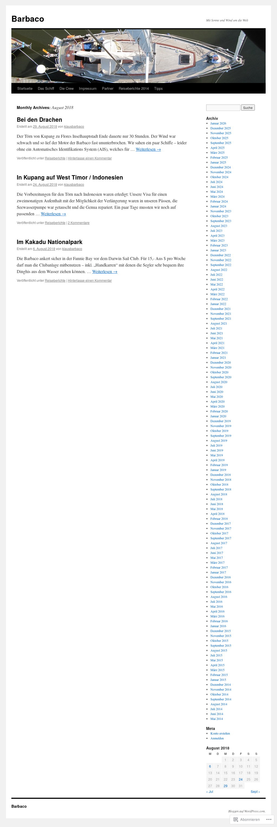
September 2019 (220, 435)
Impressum (88, 88)
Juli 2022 (216, 274)
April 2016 (217, 611)
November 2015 (220, 635)
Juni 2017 (216, 552)
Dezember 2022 (220, 255)
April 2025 (217, 147)
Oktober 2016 (219, 587)
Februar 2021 (219, 352)
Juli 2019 (216, 445)
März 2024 (217, 196)
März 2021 (217, 347)
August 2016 (218, 596)
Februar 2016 (219, 621)
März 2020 (217, 406)
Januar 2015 (218, 679)
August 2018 (218, 494)
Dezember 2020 (220, 362)
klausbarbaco (74, 126)
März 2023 (217, 240)
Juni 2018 (216, 504)
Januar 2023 (218, 250)
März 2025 (217, 152)
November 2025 (220, 133)
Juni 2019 (216, 450)
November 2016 (220, 582)
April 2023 (217, 235)
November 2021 (220, 313)
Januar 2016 (218, 626)
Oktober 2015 (219, 640)
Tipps (158, 88)
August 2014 (218, 704)
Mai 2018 (216, 509)
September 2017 (220, 538)
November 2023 (220, 211)
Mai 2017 (216, 557)
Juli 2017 (216, 548)
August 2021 (218, 323)
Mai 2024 (216, 191)
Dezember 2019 (220, 421)
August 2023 (218, 225)
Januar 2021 (218, 357)
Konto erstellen (220, 733)
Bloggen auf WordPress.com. (247, 811)
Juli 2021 (216, 328)
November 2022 (220, 260)
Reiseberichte (55, 158)
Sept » (255, 791)
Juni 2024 (216, 186)
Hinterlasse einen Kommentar (90, 158)
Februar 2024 (219, 201)
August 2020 (218, 382)
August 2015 (218, 650)
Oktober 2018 (219, 484)
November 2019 (220, 426)
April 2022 (217, 289)
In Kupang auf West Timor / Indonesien (70, 177)
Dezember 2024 (220, 167)
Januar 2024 (218, 206)
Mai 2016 (216, 606)
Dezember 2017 (220, 523)
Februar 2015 (219, 674)
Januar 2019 (218, 469)
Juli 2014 (216, 709)
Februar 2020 (219, 411)
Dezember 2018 (220, 474)
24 (241, 779)
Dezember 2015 (220, 631)
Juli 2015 (216, 655)
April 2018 (217, 513)
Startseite (24, 88)
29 (225, 785)
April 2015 (217, 665)
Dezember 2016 (220, 577)
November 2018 (220, 479)
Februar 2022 (219, 299)
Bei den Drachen (39, 119)
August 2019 (218, 440)
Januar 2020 (218, 416)
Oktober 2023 (219, 216)
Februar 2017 (219, 567)
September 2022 (220, 264)
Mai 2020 (216, 396)
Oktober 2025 (219, 138)
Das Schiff (46, 88)
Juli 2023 (216, 230)
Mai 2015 (216, 660)
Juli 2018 (216, 499)
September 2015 (220, 645)
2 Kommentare (79, 222)
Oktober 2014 (219, 694)
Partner (107, 88)
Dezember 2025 (220, 128)
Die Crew (67, 88)
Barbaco (27, 18)
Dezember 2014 (220, 684)
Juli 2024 (216, 181)
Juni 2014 (216, 713)
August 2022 (218, 269)
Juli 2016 (216, 601)
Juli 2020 (216, 386)
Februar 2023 (219, 245)
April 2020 (217, 401)
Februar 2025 (219, 157)
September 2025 (220, 142)
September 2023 (220, 221)
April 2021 (217, 343)
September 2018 (220, 489)
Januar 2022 (218, 304)
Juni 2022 (216, 279)
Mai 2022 (216, 284)
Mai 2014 (216, 718)
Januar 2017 (218, 572)
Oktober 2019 (219, 430)
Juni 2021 (216, 333)
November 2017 (220, 528)
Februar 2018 (219, 518)
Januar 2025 (218, 162)
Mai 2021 (216, 338)
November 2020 (220, 367)
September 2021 (220, 318)
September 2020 (220, 377)
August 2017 (218, 543)
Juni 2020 (216, 391)
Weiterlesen (148, 149)
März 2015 (217, 670)
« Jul (209, 791)
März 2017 (217, 562)
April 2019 (217, 460)
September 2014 (220, 699)
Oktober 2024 (219, 177)
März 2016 (217, 616)
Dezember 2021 (220, 308)
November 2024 (220, 172)
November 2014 (220, 689)
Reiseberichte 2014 (134, 88)
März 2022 (217, 294)
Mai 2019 (216, 455)
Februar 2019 (219, 465)
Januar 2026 (218, 123)
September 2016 (220, 591)
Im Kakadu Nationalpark (50, 242)
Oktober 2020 (219, 372)
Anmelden (217, 738)
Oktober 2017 (219, 533)
